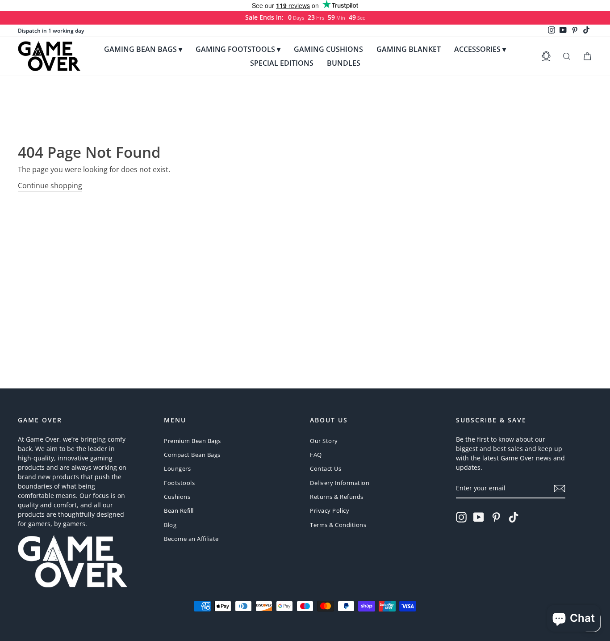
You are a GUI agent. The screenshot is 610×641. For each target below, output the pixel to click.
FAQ (316, 455)
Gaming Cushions (328, 49)
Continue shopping (50, 185)
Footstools (179, 483)
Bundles (343, 63)
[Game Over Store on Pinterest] (496, 517)
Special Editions (281, 63)
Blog (170, 525)
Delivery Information (339, 483)
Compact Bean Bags (192, 455)
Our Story (324, 441)
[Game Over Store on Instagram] (461, 517)
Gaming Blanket (408, 49)
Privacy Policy (329, 510)
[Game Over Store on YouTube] (478, 517)
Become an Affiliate (191, 539)
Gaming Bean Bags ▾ (143, 49)
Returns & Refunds (336, 497)
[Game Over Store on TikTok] (513, 517)
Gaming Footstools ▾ (238, 49)
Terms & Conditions (338, 525)
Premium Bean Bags (192, 441)
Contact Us (325, 468)
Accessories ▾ (480, 49)
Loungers (177, 468)
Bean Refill (179, 510)
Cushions (177, 497)
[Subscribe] (559, 488)
